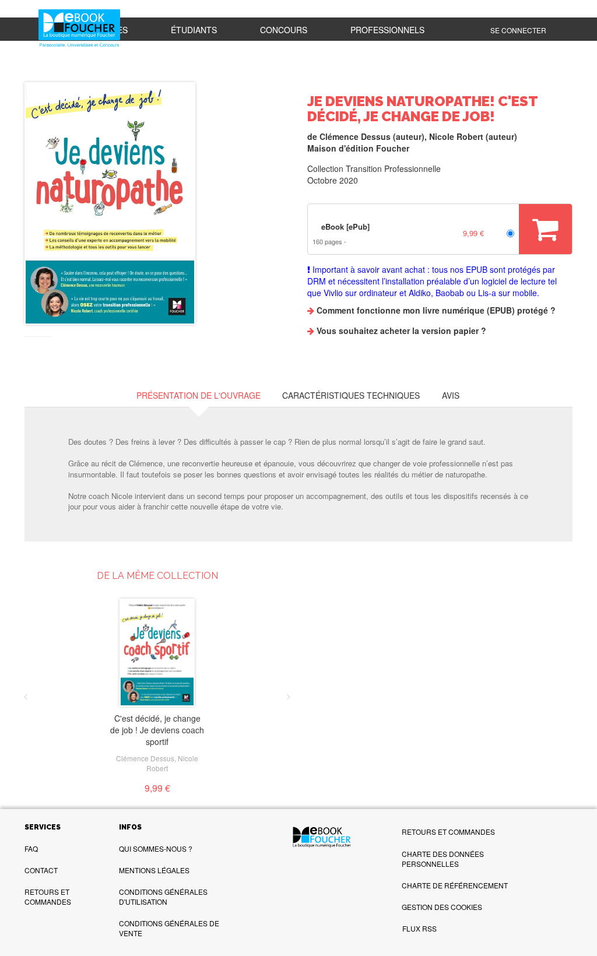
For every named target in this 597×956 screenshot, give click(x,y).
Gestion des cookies (442, 907)
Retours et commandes (47, 896)
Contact (41, 870)
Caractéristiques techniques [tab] (351, 395)
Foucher (392, 148)
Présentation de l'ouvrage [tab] (198, 395)
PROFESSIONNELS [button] (387, 30)
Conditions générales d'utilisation (163, 896)
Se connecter (518, 30)
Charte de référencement (455, 885)
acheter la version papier (429, 330)
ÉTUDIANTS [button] (194, 30)
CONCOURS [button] (283, 30)
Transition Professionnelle (393, 168)
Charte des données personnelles (443, 859)
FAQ (31, 848)
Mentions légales (154, 870)
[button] (109, 203)
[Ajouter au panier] (545, 229)
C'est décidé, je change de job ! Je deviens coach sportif (157, 729)
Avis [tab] (450, 395)
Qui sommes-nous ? (155, 848)
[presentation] (26, 696)
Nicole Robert (456, 136)
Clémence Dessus (355, 136)
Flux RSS (419, 928)
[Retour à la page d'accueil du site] (79, 29)
